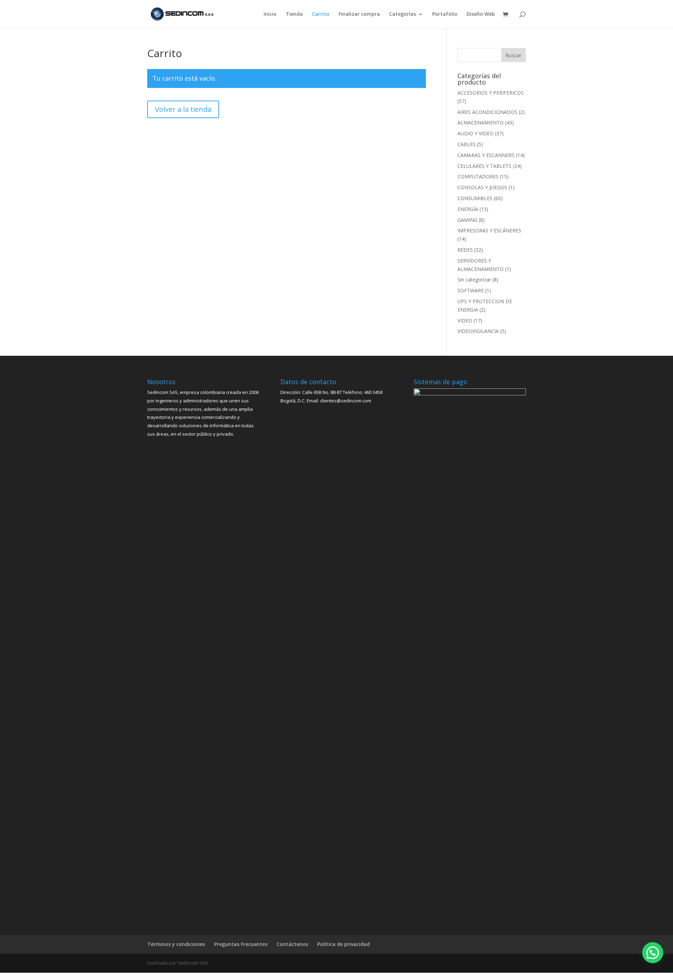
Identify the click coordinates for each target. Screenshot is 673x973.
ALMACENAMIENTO (480, 122)
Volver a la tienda (183, 109)
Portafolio (444, 14)
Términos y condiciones (176, 944)
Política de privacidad (343, 944)
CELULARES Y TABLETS (484, 166)
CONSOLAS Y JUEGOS (482, 187)
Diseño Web (481, 14)
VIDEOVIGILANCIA (478, 331)
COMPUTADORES (477, 176)
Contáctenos (292, 944)
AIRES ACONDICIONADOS (487, 112)
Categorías (402, 14)
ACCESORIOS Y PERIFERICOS (490, 92)
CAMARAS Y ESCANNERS (486, 155)
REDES (465, 249)
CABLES (466, 144)
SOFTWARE (470, 290)
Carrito (320, 14)
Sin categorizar (474, 279)
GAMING (467, 220)
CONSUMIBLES (474, 198)
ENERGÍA (467, 209)
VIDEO (464, 320)
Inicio (270, 14)
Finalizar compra (359, 14)
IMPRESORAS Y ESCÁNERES (489, 230)
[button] (652, 952)
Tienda (294, 14)
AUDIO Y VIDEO (475, 133)
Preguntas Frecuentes (240, 944)
